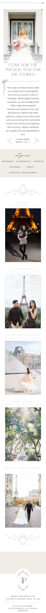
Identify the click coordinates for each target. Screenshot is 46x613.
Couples (18, 269)
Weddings (28, 402)
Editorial (23, 203)
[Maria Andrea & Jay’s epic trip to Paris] (23, 301)
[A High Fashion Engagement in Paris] (23, 368)
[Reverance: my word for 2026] (23, 235)
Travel (23, 205)
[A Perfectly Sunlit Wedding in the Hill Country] (23, 434)
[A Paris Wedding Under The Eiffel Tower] (23, 501)
